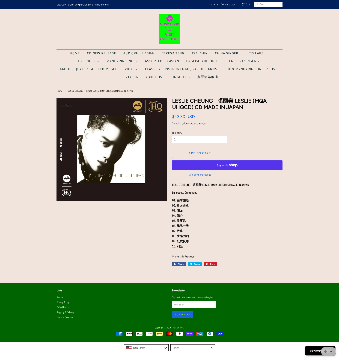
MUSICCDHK (178, 327)
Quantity (177, 133)
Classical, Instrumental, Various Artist (182, 69)
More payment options (200, 174)
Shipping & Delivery (65, 312)
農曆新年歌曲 (207, 77)
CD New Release (101, 53)
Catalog (130, 77)
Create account (228, 4)
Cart (248, 4)
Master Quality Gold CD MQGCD (89, 69)
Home (75, 53)
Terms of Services (64, 317)
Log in (212, 4)
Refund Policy (62, 307)
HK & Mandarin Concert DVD (252, 69)
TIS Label (257, 53)
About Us (153, 77)
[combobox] (146, 347)
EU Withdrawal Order (320, 350)
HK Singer (87, 61)
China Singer (227, 53)
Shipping (176, 123)
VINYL (130, 69)
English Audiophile (204, 61)
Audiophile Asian (139, 53)
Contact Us (180, 77)
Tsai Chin (200, 53)
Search (59, 297)
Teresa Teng (173, 53)
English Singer (243, 61)
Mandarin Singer (122, 61)
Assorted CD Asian (162, 61)
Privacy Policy (62, 302)
